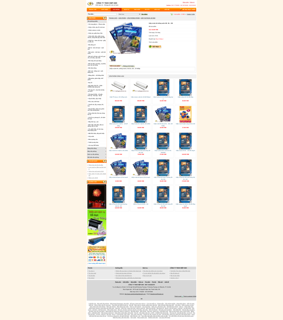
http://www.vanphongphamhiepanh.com (135, 294)
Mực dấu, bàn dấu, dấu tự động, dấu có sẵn (155, 316)
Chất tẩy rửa (92, 303)
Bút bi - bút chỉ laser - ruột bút (173, 308)
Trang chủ (93, 9)
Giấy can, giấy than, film (158, 307)
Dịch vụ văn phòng (93, 154)
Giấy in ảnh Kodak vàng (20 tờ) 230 (185, 123)
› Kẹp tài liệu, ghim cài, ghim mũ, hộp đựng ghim (96, 109)
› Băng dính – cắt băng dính (96, 75)
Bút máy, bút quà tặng (165, 310)
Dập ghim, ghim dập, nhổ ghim (124, 313)
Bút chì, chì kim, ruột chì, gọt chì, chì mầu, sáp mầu (133, 310)
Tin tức (147, 9)
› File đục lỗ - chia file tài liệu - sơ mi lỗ (96, 90)
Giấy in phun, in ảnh (148, 18)
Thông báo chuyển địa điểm (96, 165)
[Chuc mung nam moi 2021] (96, 208)
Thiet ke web (178, 296)
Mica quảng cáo (142, 317)
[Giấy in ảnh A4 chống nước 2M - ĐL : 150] (125, 53)
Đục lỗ (136, 313)
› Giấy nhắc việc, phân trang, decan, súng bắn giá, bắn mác (96, 37)
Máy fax (117, 308)
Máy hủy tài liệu (151, 308)
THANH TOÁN (191, 14)
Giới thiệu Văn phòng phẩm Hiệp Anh (180, 271)
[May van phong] (96, 244)
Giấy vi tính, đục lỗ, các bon (102, 305)
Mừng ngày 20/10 (93, 177)
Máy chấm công (112, 310)
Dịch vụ (126, 9)
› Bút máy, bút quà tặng (94, 60)
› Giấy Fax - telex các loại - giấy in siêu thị (97, 41)
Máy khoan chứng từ (107, 313)
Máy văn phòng (92, 151)
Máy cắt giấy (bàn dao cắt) (166, 305)
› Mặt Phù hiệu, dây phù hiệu (96, 133)
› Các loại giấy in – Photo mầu (96, 24)
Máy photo (143, 311)
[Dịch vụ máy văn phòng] (96, 235)
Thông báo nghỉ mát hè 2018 (96, 171)
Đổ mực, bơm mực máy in (137, 303)
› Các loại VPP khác (93, 145)
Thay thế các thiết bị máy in (120, 305)
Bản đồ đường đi (175, 273)
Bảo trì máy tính (147, 275)
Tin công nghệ (92, 273)
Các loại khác (146, 307)
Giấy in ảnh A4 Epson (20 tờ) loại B (118, 177)
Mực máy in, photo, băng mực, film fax (145, 305)
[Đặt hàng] (155, 47)
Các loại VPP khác (164, 317)
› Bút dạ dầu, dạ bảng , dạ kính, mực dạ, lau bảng (97, 64)
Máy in (181, 307)
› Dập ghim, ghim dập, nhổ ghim (95, 79)
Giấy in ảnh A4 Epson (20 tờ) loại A (140, 177)
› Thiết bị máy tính (93, 142)
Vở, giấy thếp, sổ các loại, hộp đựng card (181, 316)
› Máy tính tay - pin (93, 121)
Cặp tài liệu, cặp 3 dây (123, 314)
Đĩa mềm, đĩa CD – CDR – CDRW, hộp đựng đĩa (154, 313)
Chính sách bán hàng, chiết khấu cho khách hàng (128, 278)
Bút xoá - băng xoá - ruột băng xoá (157, 311)
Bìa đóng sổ (160, 308)
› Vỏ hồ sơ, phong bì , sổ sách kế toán (96, 118)
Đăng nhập (186, 2)
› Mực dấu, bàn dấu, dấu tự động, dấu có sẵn (95, 125)
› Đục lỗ (90, 82)
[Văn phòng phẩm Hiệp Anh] (103, 6)
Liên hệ (166, 9)
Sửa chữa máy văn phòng (97, 307)
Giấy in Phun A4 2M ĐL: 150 (140, 204)
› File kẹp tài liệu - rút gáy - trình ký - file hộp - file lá (95, 95)
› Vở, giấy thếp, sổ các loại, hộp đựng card (95, 129)
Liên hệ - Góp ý (175, 278)
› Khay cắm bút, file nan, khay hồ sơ (96, 113)
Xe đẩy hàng (187, 308)
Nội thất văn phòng (93, 157)
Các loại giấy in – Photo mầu (155, 303)
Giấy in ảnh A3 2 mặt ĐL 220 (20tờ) (118, 150)
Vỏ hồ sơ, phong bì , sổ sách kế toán (118, 316)
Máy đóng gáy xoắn (123, 307)
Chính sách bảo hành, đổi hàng (124, 273)
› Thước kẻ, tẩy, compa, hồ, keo (96, 105)
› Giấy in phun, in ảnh (94, 30)
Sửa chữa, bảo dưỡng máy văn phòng (153, 271)
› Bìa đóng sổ (92, 44)
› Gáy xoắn (91, 136)
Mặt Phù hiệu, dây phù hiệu (121, 317)
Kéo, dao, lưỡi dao (136, 314)
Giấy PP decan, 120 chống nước (118, 97)
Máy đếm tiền (177, 310)
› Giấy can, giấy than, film (95, 33)
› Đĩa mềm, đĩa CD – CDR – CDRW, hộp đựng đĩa (95, 86)
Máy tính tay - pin (135, 316)
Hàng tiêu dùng (92, 148)
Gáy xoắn (133, 317)
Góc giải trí (91, 278)
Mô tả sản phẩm (115, 66)
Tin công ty (92, 271)
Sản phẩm (116, 9)
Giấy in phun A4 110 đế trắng (185, 97)
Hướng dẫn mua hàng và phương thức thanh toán (128, 271)
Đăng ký (192, 2)
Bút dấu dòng (135, 311)
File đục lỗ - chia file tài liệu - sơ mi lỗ (181, 313)
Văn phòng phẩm (93, 21)
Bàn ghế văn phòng (103, 303)
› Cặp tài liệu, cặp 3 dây (94, 98)
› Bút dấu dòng (92, 68)
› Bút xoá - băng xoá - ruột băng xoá (95, 71)
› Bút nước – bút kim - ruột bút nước (97, 52)
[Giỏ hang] (172, 14)
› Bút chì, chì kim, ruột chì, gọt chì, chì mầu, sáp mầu (96, 57)
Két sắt (131, 305)
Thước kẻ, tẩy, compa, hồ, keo (152, 314)
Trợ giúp (137, 9)
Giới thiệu (104, 9)
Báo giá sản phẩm (175, 275)
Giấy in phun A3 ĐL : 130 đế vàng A (185, 150)
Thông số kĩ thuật (128, 66)
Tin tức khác (92, 275)
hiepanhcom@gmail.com (156, 294)
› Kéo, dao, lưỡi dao (93, 101)
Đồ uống (178, 305)
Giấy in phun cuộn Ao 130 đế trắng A (140, 97)
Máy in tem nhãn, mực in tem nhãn (179, 311)
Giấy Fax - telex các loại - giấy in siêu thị (133, 308)
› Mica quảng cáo (93, 139)
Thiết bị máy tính (153, 317)
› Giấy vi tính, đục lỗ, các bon (96, 27)
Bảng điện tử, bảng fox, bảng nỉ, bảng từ (118, 311)
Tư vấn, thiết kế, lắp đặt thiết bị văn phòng (154, 273)
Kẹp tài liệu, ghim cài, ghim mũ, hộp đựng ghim (176, 314)
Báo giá (157, 9)
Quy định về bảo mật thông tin (124, 275)
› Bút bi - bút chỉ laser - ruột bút (96, 48)
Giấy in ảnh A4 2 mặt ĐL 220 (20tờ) (140, 123)
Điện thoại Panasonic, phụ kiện (119, 303)
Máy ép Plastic (153, 310)
